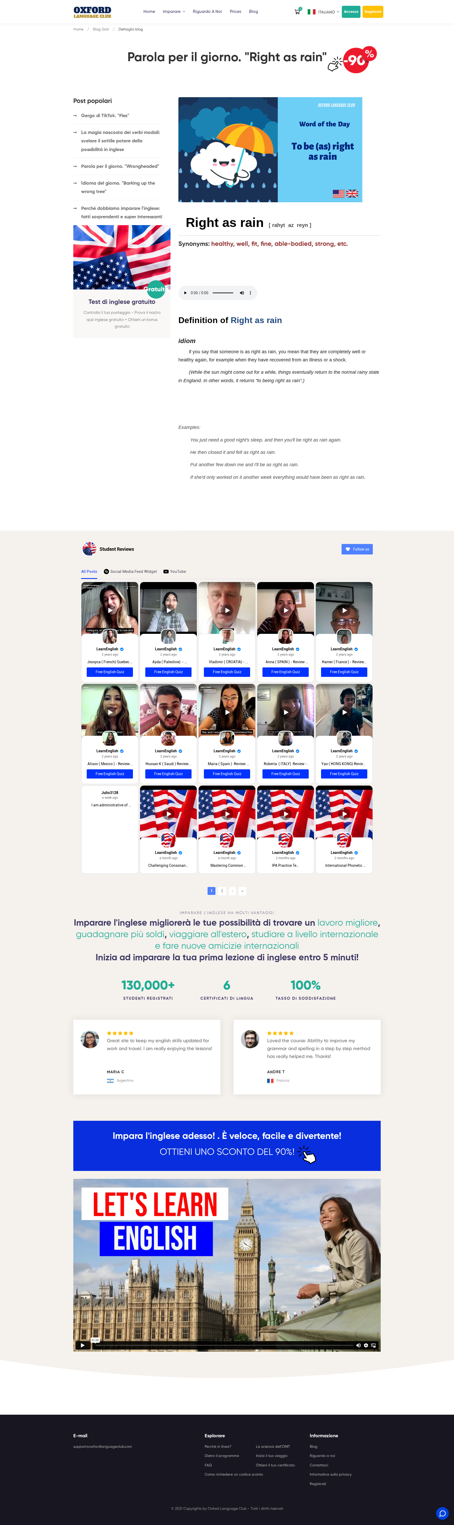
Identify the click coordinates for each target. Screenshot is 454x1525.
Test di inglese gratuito (122, 302)
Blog (253, 12)
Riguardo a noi (322, 1456)
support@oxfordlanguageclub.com (102, 1447)
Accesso (351, 12)
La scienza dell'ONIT (273, 1447)
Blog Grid (101, 29)
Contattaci (319, 1465)
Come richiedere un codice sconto (234, 1474)
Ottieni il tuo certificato (275, 1465)
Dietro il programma (222, 1456)
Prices (235, 12)
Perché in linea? (218, 1447)
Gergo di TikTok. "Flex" (105, 115)
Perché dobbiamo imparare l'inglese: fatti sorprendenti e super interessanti (121, 212)
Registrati (373, 12)
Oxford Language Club (227, 1509)
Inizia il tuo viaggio (271, 1456)
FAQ (208, 1465)
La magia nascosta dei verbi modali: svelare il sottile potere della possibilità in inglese (120, 141)
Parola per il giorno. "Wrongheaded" (120, 166)
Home (149, 12)
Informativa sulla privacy (331, 1474)
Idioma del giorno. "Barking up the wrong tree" (118, 187)
